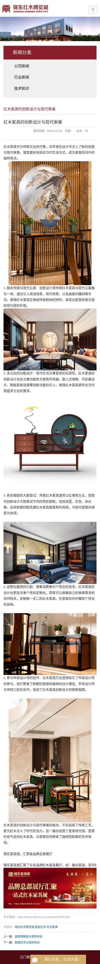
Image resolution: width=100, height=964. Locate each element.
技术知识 (21, 88)
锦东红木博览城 (24, 927)
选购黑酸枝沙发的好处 (29, 936)
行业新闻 (21, 77)
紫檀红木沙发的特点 (27, 942)
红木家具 (52, 927)
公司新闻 (21, 66)
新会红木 (40, 927)
